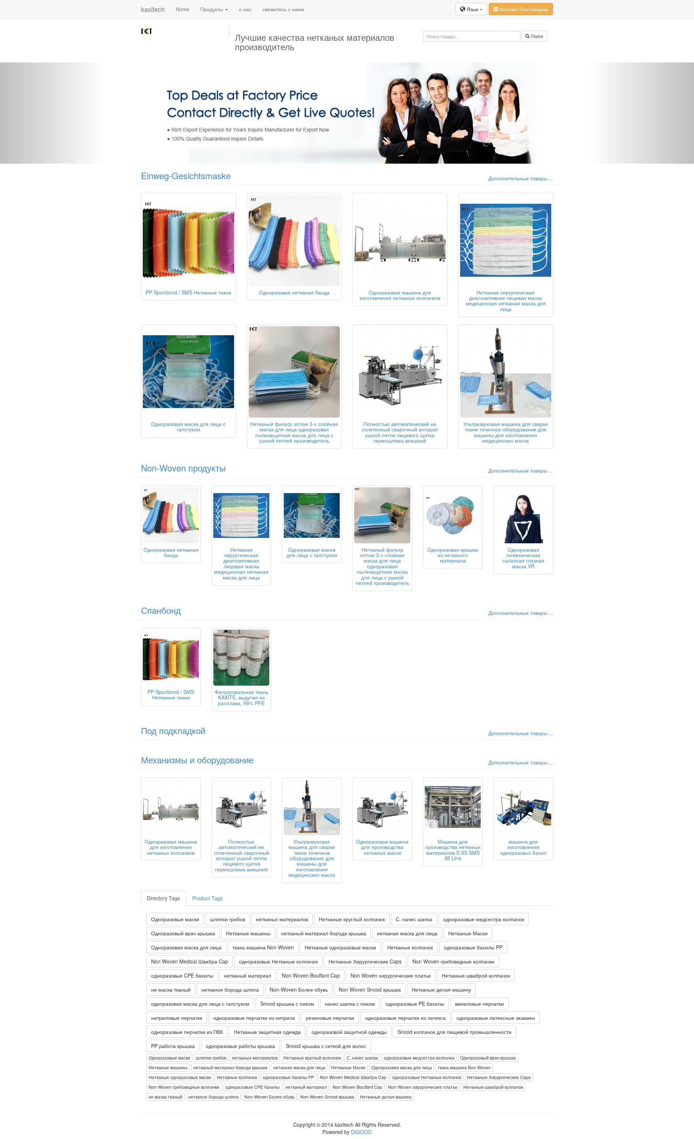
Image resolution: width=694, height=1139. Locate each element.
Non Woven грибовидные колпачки (453, 961)
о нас (245, 9)
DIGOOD (361, 1131)
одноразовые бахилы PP (473, 947)
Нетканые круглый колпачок (352, 919)
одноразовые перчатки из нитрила (254, 1017)
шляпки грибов (227, 919)
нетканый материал (247, 975)
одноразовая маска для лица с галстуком (200, 1003)
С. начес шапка (414, 919)
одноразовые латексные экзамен (496, 1017)
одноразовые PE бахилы (415, 1003)
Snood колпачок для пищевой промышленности (454, 1031)
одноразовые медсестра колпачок (483, 919)
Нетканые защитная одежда (267, 1031)
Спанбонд (161, 610)
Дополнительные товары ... (520, 178)
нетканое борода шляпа (230, 989)
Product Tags (207, 898)
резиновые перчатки (330, 1017)
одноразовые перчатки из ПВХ (187, 1031)
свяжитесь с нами (283, 9)
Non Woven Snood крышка (370, 989)
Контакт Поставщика (523, 9)
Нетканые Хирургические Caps (365, 961)
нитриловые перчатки (176, 1017)
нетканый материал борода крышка (323, 933)
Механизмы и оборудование (197, 759)
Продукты (212, 9)
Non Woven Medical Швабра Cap (189, 961)
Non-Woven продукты (183, 467)
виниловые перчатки (479, 1003)
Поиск (536, 36)
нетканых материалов (282, 919)
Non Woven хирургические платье (391, 975)
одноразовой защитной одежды (349, 1031)
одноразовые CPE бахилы (182, 975)
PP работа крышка (173, 1045)
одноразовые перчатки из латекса (405, 1017)
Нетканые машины (248, 933)
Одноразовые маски (175, 919)
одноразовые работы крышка (240, 1045)
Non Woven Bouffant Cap (311, 975)
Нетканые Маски (468, 933)
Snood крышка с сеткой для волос (326, 1045)
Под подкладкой (173, 730)
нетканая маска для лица (407, 933)
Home (182, 9)
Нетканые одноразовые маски (340, 947)
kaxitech (153, 9)
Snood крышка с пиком (287, 1003)
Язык (472, 9)
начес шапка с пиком (350, 1003)
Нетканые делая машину (441, 989)
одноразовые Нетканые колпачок (278, 961)
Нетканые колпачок (410, 947)
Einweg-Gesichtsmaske (186, 175)
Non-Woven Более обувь (299, 989)
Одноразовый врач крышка (183, 933)
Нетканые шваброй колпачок (476, 975)
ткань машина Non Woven (263, 947)
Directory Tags (163, 898)
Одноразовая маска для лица (186, 947)
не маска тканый (170, 989)
